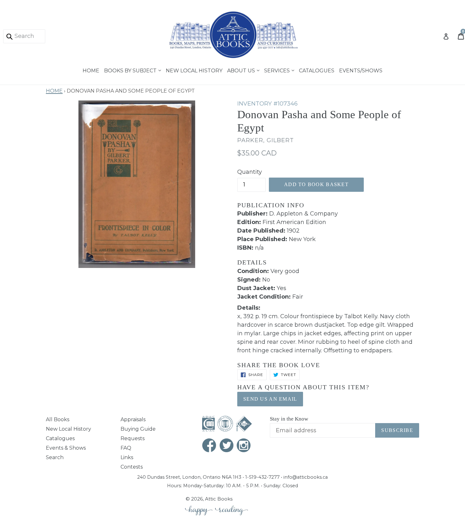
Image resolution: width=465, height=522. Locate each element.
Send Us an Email (270, 399)
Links (127, 457)
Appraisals (133, 419)
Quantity (249, 171)
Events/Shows (360, 69)
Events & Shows (66, 448)
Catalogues (316, 69)
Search (55, 457)
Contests (132, 467)
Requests (133, 438)
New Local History (194, 69)
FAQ (126, 448)
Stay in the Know (289, 419)
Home (91, 69)
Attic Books (218, 499)
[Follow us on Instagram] (244, 446)
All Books (57, 419)
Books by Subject (131, 69)
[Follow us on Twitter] (227, 446)
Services (277, 69)
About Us (241, 69)
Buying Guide (138, 429)
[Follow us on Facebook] (209, 446)
